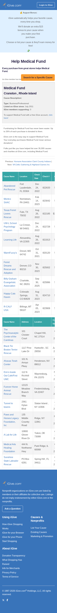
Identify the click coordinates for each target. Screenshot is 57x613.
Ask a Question (13, 509)
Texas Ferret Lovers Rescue (10, 213)
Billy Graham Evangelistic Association (10, 282)
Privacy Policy (9, 572)
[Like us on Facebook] (7, 600)
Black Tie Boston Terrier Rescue (10, 349)
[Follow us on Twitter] (3, 600)
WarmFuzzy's (10, 253)
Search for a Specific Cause (37, 77)
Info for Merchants (11, 568)
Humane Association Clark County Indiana (32, 161)
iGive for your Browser (13, 533)
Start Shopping (9, 541)
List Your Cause (38, 528)
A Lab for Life (10, 435)
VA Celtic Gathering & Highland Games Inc (31, 164)
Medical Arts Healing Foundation (10, 448)
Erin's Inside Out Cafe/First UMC (10, 375)
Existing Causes (39, 532)
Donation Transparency (13, 555)
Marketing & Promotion (42, 536)
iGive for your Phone (12, 537)
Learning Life (10, 240)
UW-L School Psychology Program (10, 226)
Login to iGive (46, 5)
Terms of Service (10, 577)
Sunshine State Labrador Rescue (11, 460)
